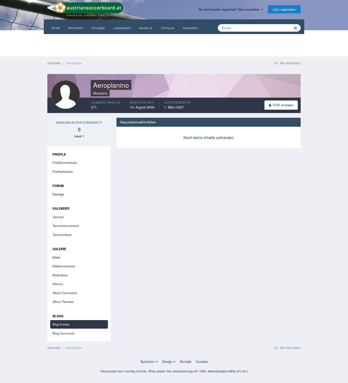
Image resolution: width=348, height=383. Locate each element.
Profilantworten (63, 171)
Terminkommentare (66, 225)
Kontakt (185, 361)
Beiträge (58, 194)
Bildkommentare (64, 266)
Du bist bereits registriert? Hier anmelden (230, 9)
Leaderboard (122, 28)
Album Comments (65, 293)
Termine (58, 217)
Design (168, 361)
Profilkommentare (65, 162)
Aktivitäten (75, 28)
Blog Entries (61, 324)
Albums (58, 284)
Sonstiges (98, 28)
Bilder (56, 257)
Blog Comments (64, 333)
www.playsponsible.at (224, 371)
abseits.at (145, 28)
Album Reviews (63, 301)
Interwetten (190, 28)
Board (56, 28)
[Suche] (295, 28)
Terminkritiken (62, 234)
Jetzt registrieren (284, 9)
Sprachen (148, 361)
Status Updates (274, 28)
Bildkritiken (60, 275)
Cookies (202, 361)
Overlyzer (167, 28)
